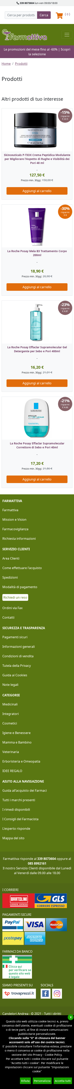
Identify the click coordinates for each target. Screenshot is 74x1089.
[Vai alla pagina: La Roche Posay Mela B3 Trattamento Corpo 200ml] (37, 226)
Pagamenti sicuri (14, 637)
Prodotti (21, 63)
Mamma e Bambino (17, 742)
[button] (3, 300)
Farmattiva (10, 510)
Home (6, 63)
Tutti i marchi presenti (18, 800)
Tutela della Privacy (16, 665)
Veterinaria (10, 752)
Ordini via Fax (12, 608)
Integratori (10, 714)
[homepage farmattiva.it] (24, 34)
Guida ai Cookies (14, 675)
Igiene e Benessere (16, 733)
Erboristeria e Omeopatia (21, 761)
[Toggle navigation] (66, 35)
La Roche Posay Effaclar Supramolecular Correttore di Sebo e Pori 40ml (37, 445)
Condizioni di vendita (18, 656)
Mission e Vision (14, 519)
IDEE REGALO (12, 771)
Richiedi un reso (15, 597)
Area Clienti (10, 558)
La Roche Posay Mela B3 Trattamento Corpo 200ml (37, 253)
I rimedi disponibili (16, 809)
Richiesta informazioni (19, 538)
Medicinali (10, 704)
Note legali (10, 684)
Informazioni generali (18, 646)
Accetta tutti (63, 1081)
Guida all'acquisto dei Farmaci (24, 790)
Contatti (8, 617)
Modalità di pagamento (19, 587)
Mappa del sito (13, 838)
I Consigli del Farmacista (20, 819)
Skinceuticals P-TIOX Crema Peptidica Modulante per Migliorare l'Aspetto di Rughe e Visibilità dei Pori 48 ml (37, 159)
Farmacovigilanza (15, 529)
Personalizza (42, 1081)
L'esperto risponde (16, 828)
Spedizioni (10, 577)
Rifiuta (25, 1081)
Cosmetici (9, 723)
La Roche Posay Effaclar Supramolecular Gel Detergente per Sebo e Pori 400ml (37, 349)
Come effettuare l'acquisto (22, 568)
